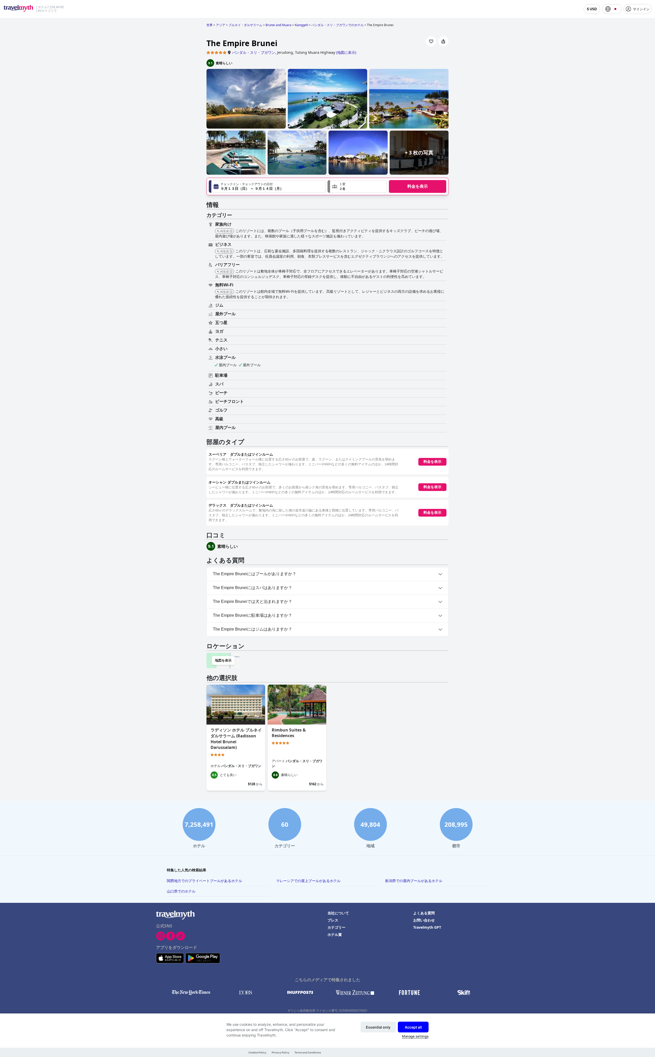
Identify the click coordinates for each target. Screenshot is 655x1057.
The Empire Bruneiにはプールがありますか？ (254, 574)
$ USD (592, 9)
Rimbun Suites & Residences (289, 732)
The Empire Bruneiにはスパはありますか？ (252, 587)
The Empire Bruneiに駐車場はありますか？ (252, 615)
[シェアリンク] (443, 41)
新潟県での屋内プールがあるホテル (413, 880)
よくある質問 (424, 913)
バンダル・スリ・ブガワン (253, 52)
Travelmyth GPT (427, 927)
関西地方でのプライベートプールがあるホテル (204, 880)
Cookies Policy (257, 1052)
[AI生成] (231, 231)
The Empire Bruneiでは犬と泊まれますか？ (252, 601)
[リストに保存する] (431, 41)
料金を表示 (417, 186)
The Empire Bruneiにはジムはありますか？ (252, 629)
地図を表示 (223, 660)
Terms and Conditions (307, 1052)
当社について (338, 913)
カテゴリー (336, 927)
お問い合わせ (424, 920)
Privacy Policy (280, 1052)
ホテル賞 (335, 934)
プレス (333, 920)
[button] (357, 186)
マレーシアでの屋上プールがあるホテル (308, 880)
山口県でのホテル (181, 891)
